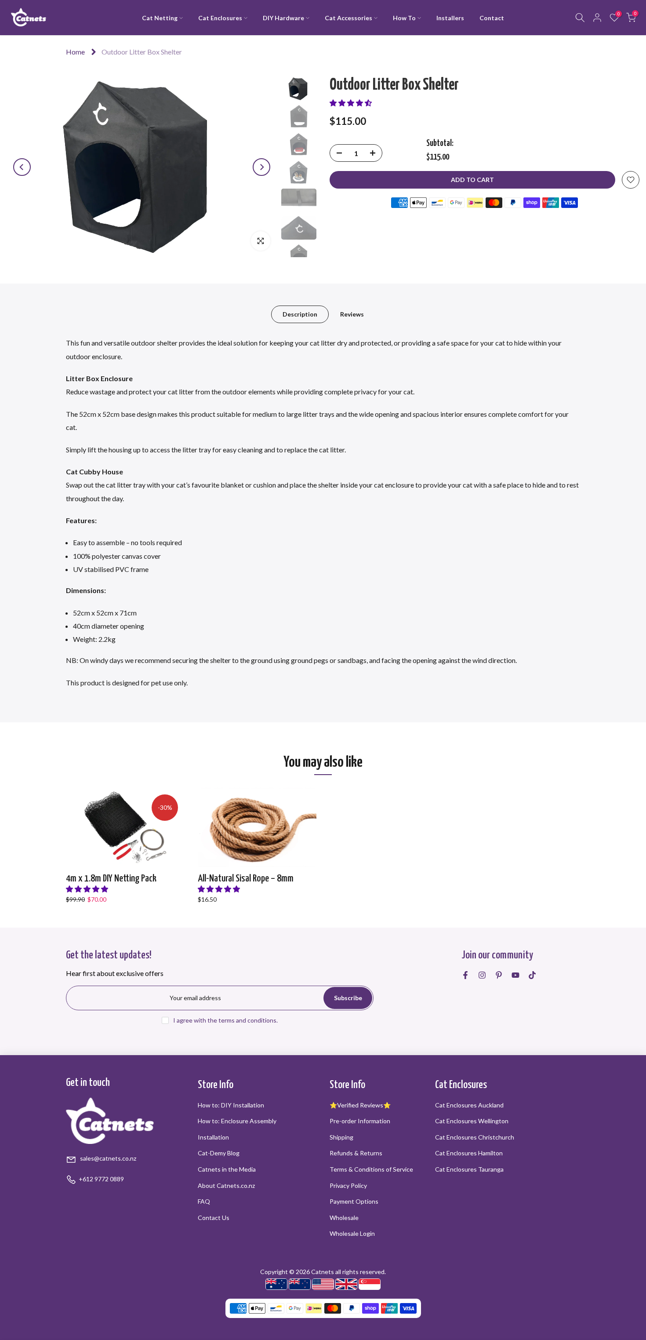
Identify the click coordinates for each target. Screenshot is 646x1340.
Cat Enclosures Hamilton (469, 1153)
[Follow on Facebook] (465, 975)
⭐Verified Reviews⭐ (360, 1105)
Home (75, 51)
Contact (491, 18)
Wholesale (344, 1217)
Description (300, 314)
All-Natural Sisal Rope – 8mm (246, 879)
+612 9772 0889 (101, 1179)
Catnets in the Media (227, 1169)
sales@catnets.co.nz (107, 1158)
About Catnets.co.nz (226, 1185)
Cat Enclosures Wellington (471, 1121)
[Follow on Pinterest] (499, 975)
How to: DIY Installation (231, 1105)
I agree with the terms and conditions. (225, 1020)
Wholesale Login (352, 1233)
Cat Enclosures (220, 18)
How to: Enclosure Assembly (237, 1121)
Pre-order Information (360, 1121)
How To (404, 18)
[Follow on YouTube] (515, 975)
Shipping (341, 1137)
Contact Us (213, 1217)
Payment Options (354, 1201)
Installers (450, 18)
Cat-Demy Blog (219, 1153)
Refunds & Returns (356, 1153)
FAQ (204, 1201)
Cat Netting (160, 18)
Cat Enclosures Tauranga (469, 1169)
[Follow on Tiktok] (532, 975)
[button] (351, 102)
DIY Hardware (283, 18)
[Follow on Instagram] (482, 975)
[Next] (261, 167)
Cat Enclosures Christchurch (474, 1137)
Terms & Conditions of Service (371, 1169)
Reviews (352, 314)
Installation (213, 1137)
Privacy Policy (348, 1185)
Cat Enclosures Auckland (469, 1105)
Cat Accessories (348, 18)
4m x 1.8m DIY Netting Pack (111, 879)
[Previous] (22, 167)
